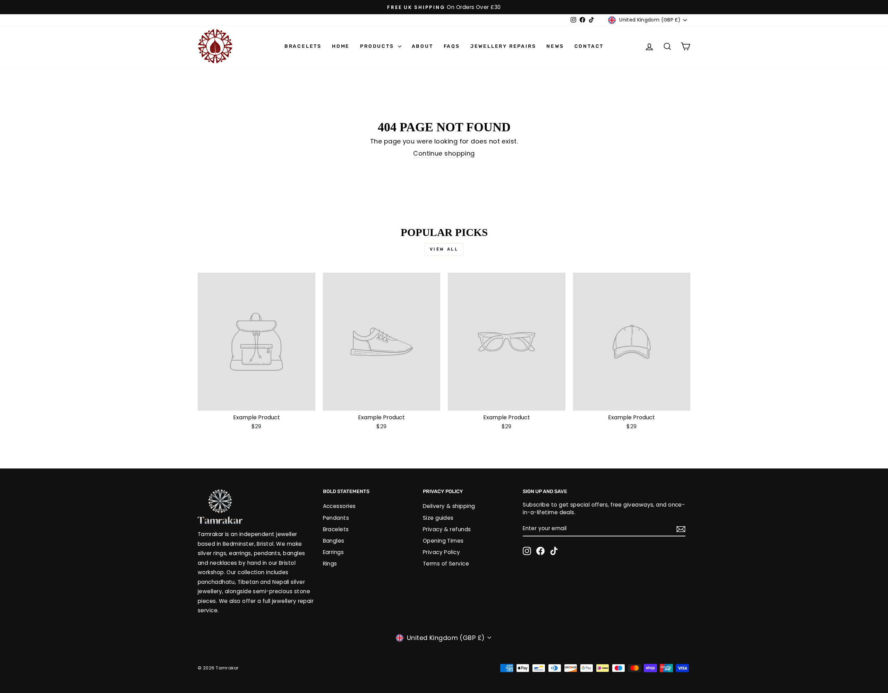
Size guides (438, 517)
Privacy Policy (441, 552)
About (422, 46)
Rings (330, 563)
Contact (589, 46)
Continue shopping (444, 153)
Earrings (333, 552)
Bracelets (303, 46)
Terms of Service (446, 563)
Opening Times (443, 540)
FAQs (452, 46)
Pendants (336, 517)
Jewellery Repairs (503, 46)
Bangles (333, 540)
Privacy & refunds (447, 529)
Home (341, 46)
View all (444, 249)
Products (378, 46)
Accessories (339, 506)
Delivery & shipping (449, 506)
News (555, 46)
